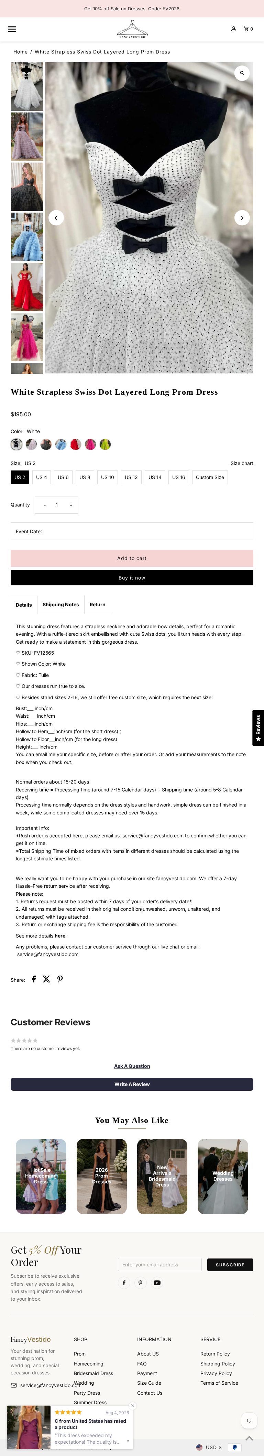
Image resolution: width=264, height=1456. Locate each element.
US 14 (155, 477)
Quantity (20, 505)
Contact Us (149, 1393)
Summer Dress (90, 1402)
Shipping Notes (61, 604)
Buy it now (132, 578)
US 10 (107, 477)
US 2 (19, 477)
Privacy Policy (216, 1373)
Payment (147, 1373)
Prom (80, 1354)
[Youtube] (157, 1283)
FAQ (142, 1364)
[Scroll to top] (249, 1438)
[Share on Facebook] (34, 980)
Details (24, 605)
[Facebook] (124, 1283)
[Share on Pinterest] (60, 980)
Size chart (242, 463)
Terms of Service (219, 1383)
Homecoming (88, 1364)
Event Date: (29, 531)
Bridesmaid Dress (93, 1373)
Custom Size (210, 477)
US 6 (63, 477)
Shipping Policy (217, 1364)
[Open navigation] (59, 28)
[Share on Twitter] (47, 980)
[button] (132, 1066)
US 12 (131, 477)
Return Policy (215, 1354)
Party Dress (87, 1393)
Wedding (84, 1383)
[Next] (242, 218)
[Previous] (56, 218)
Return (98, 604)
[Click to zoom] (242, 73)
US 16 (178, 477)
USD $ (214, 1447)
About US (148, 1354)
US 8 (84, 477)
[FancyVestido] (132, 29)
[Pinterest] (140, 1283)
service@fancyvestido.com (42, 1385)
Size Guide (149, 1383)
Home (20, 52)
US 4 (41, 477)
